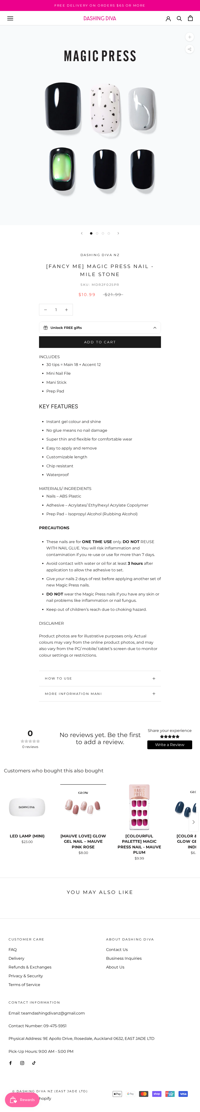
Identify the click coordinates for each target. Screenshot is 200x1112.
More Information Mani (73, 694)
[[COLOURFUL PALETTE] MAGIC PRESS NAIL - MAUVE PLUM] (139, 807)
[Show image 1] (91, 233)
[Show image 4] (109, 233)
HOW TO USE (58, 678)
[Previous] (81, 233)
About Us (115, 967)
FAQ (13, 949)
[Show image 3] (103, 233)
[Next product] (194, 822)
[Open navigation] (10, 18)
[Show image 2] (97, 233)
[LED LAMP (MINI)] (27, 807)
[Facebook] (10, 1063)
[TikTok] (34, 1063)
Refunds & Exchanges (30, 967)
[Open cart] (190, 18)
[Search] (179, 18)
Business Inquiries (124, 958)
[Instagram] (22, 1063)
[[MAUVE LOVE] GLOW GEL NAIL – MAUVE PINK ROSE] (83, 807)
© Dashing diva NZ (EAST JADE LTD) (50, 1091)
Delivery (16, 958)
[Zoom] (189, 37)
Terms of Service (24, 984)
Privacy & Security (26, 976)
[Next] (118, 233)
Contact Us (117, 949)
